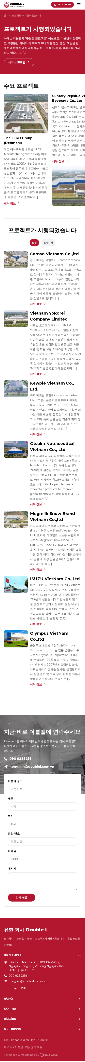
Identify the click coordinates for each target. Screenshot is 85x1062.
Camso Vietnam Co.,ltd (54, 254)
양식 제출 (21, 897)
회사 (10, 816)
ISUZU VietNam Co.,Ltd (55, 578)
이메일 (12, 851)
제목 (10, 798)
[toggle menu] (78, 4)
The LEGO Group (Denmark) (18, 140)
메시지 (12, 868)
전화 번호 (14, 833)
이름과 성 (14, 781)
